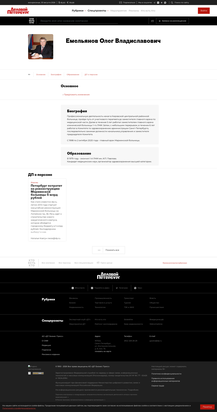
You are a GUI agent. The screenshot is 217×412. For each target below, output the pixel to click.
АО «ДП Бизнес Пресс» (52, 336)
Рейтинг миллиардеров (106, 324)
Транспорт (129, 298)
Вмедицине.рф (157, 319)
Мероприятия (118, 10)
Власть (153, 298)
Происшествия (157, 307)
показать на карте (103, 351)
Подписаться (129, 2)
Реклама (134, 10)
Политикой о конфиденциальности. (19, 408)
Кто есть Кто (148, 10)
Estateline (128, 319)
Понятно (207, 407)
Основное (40, 74)
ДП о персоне (91, 74)
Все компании (48, 263)
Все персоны (65, 263)
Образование (73, 74)
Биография (56, 74)
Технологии (100, 307)
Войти (204, 10)
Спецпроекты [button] (97, 10)
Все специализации (83, 263)
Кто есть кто (100, 319)
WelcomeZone (156, 324)
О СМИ (45, 341)
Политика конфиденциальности (166, 374)
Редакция (46, 345)
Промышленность (103, 298)
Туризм (127, 303)
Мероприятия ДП (77, 324)
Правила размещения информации (175, 263)
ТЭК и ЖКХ (129, 307)
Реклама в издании (51, 354)
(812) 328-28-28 (130, 341)
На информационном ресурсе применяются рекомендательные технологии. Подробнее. (97, 390)
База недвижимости (133, 324)
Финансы (73, 298)
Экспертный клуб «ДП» (80, 319)
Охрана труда (157, 386)
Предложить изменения (76, 94)
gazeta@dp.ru (156, 341)
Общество (154, 303)
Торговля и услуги (103, 303)
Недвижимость (76, 307)
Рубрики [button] (78, 10)
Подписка (46, 350)
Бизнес (72, 303)
